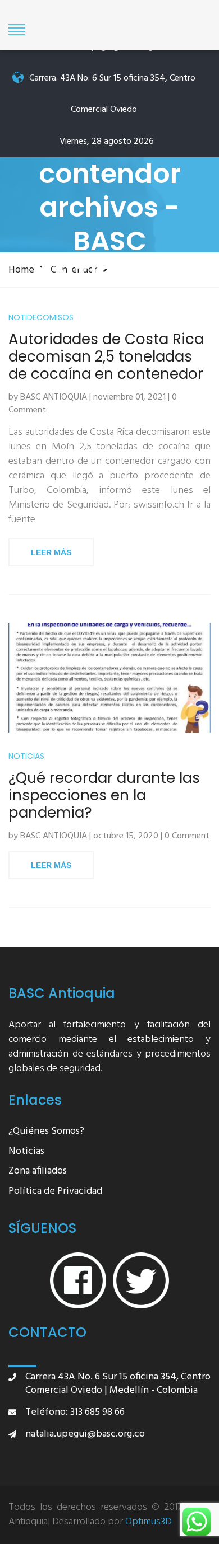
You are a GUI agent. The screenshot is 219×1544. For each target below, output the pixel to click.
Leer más (51, 552)
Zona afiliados (37, 1171)
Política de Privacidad (55, 1191)
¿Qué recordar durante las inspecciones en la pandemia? (104, 795)
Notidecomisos (41, 317)
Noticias (26, 756)
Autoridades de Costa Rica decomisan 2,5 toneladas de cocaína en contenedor (106, 357)
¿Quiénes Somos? (46, 1131)
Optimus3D (148, 1522)
